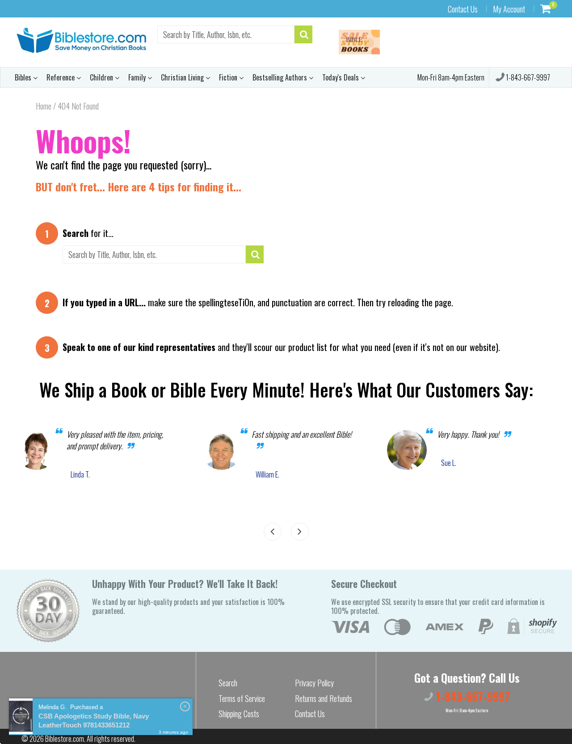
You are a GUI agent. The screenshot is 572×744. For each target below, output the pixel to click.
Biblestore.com (64, 738)
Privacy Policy (314, 683)
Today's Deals (341, 77)
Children (102, 77)
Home (43, 105)
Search (228, 683)
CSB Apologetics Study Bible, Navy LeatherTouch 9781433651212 (93, 720)
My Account (509, 9)
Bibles (24, 77)
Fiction (229, 77)
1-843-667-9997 (527, 77)
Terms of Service (242, 698)
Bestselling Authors (280, 77)
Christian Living (183, 77)
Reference (61, 77)
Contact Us (463, 9)
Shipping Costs (239, 713)
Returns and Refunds (323, 698)
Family (137, 77)
